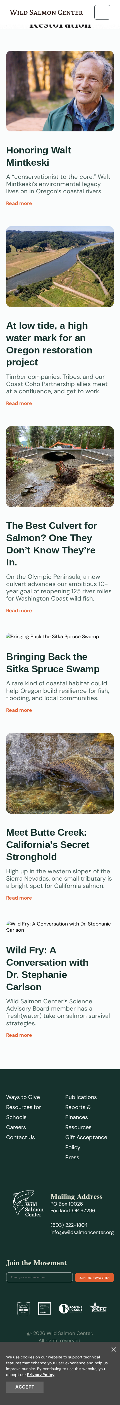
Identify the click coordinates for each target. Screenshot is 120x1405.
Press (72, 1157)
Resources (78, 1127)
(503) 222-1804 (69, 1225)
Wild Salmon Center (46, 12)
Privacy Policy (40, 1374)
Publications (81, 1097)
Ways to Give (23, 1097)
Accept (24, 1387)
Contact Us (20, 1137)
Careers (16, 1127)
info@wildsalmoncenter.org (82, 1232)
